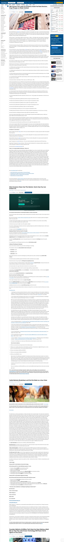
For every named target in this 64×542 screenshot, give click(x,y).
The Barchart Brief (3, 51)
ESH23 (52, 17)
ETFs (10, 4)
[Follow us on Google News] (21, 12)
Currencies (18, 4)
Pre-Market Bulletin (3, 55)
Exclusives (2, 10)
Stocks (2, 4)
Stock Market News (14, 170)
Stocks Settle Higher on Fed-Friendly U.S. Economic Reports (20, 172)
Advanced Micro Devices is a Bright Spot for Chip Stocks (19, 174)
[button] (62, 4)
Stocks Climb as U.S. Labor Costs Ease (16, 175)
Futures (13, 4)
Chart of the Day (3, 12)
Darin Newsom (3, 18)
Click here (39, 294)
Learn (34, 4)
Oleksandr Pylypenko (3, 26)
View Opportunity (12, 290)
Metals (2, 37)
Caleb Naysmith (3, 17)
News (27, 4)
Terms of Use (52, 52)
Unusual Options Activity (4, 53)
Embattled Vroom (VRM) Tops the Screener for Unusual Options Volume (22, 173)
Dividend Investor (3, 54)
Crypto (2, 42)
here (20, 181)
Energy (2, 34)
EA (51, 26)
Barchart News (3, 9)
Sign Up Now (46, 404)
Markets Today (3, 8)
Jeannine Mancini (3, 22)
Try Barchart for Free (60, 2)
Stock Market (2, 47)
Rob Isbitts (2, 29)
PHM (51, 11)
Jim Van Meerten (3, 23)
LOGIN (55, 2)
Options (6, 4)
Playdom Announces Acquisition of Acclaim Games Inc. (27, 337)
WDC (51, 15)
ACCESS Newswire (3, 61)
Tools (30, 4)
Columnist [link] (24, 9)
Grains (2, 35)
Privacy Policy (57, 52)
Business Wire (2, 62)
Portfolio (29, 2)
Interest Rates (2, 45)
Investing (23, 4)
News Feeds (2, 13)
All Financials (2, 41)
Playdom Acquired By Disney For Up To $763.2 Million (23, 339)
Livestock (2, 36)
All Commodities (3, 33)
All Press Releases (3, 60)
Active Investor (3, 52)
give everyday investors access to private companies (30, 232)
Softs (1, 38)
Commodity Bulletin (3, 56)
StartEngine (32, 262)
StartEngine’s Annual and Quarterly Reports (28, 327)
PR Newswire (2, 65)
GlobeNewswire (3, 63)
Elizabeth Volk (2, 20)
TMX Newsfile (2, 64)
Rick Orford (2, 28)
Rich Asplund (2, 27)
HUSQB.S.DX (52, 28)
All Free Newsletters (3, 50)
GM (51, 13)
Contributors (2, 11)
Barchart (16, 9)
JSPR (51, 21)
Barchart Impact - (11, 190)
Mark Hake (2, 25)
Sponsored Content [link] (23, 190)
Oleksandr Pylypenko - (12, 9)
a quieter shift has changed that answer (24, 217)
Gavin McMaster (3, 21)
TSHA (51, 30)
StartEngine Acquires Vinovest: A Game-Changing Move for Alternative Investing (33, 331)
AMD (51, 19)
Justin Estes (2, 24)
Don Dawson (2, 19)
